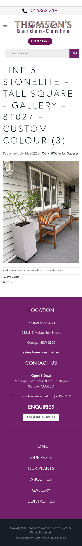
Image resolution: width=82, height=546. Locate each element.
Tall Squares (70, 153)
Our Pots (41, 458)
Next (8, 282)
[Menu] (5, 26)
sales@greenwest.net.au (41, 352)
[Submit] (74, 53)
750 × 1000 (49, 153)
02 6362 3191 (44, 10)
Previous (11, 277)
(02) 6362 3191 (44, 323)
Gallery (41, 490)
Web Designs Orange (50, 538)
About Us (41, 480)
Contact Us (41, 501)
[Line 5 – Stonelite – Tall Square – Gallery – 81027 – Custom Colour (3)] (41, 211)
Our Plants (41, 469)
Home (41, 446)
